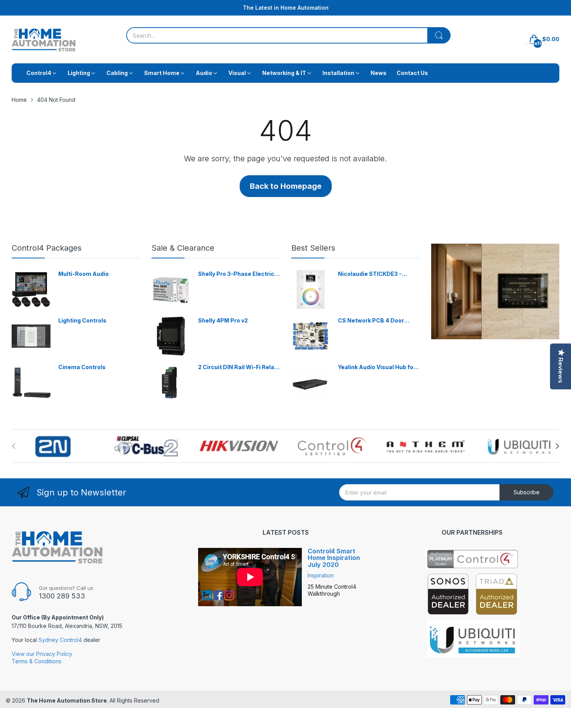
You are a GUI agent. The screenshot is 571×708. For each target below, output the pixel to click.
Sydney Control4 (60, 640)
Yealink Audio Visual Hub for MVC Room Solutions (377, 367)
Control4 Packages (47, 248)
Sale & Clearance (182, 248)
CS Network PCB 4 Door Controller (371, 320)
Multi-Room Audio (83, 273)
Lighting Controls (82, 320)
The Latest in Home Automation (286, 7)
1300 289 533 (62, 596)
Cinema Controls (82, 367)
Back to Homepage (286, 186)
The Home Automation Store (67, 700)
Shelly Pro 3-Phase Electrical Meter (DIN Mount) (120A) (238, 274)
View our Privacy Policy (42, 653)
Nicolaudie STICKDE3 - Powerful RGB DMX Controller (370, 274)
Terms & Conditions (36, 661)
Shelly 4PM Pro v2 (223, 320)
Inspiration (321, 575)
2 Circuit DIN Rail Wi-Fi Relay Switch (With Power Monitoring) (237, 367)
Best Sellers (313, 248)
